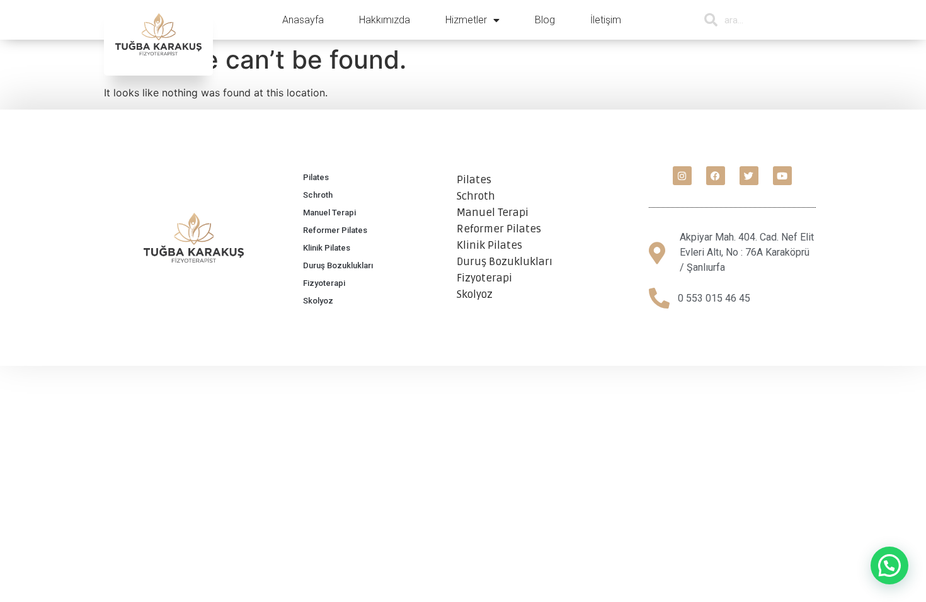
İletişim (605, 20)
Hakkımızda (384, 20)
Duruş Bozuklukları (338, 265)
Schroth (318, 195)
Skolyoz (318, 300)
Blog (545, 20)
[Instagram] (682, 175)
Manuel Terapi (329, 212)
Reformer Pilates (335, 230)
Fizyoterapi (324, 283)
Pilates (316, 177)
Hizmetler (466, 20)
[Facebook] (715, 175)
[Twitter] (749, 175)
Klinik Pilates (326, 248)
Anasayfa (303, 20)
